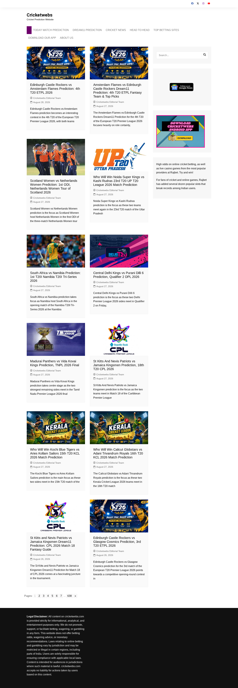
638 (69, 596)
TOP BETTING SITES (166, 30)
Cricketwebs (39, 15)
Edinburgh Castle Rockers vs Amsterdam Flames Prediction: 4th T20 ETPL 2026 (55, 88)
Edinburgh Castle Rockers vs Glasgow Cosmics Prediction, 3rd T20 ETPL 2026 (117, 541)
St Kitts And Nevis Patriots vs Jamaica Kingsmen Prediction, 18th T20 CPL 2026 (118, 365)
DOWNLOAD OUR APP (42, 37)
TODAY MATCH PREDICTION (51, 30)
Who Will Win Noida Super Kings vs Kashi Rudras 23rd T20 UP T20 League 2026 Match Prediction (118, 181)
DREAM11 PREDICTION (87, 30)
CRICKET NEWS (116, 30)
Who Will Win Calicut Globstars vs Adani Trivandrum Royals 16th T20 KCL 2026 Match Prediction (118, 453)
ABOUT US (66, 37)
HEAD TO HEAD (140, 30)
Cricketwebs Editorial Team (47, 98)
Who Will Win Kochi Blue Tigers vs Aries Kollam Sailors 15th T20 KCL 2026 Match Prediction (54, 453)
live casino (166, 168)
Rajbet (203, 180)
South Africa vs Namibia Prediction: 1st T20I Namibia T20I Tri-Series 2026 (55, 276)
